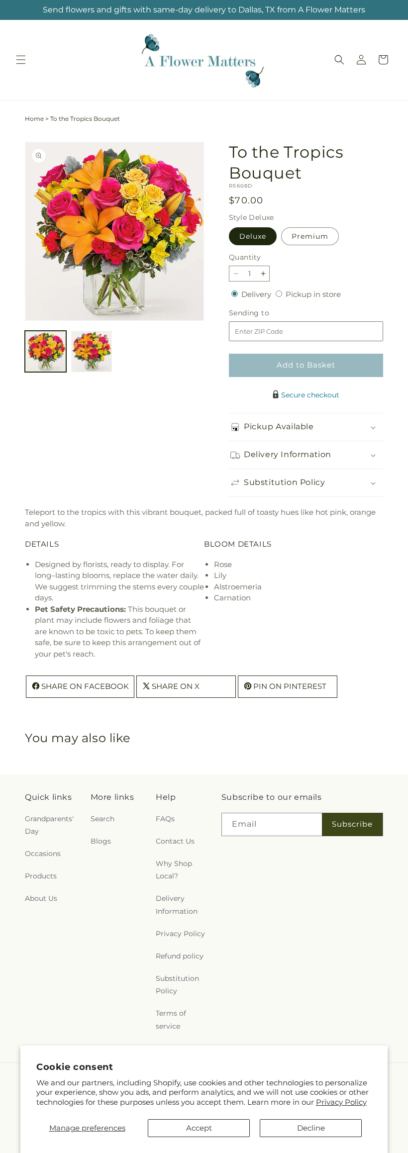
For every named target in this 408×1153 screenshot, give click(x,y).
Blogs (101, 841)
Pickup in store (313, 294)
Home (34, 118)
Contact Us (175, 841)
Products (41, 875)
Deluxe (252, 236)
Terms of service (171, 1019)
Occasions (43, 853)
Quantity (245, 257)
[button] (21, 60)
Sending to (264, 313)
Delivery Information (177, 904)
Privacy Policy (341, 1102)
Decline (311, 1128)
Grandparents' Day (49, 825)
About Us (41, 898)
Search (102, 818)
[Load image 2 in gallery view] (91, 351)
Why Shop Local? (174, 869)
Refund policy (180, 956)
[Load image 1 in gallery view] (45, 351)
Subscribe (352, 824)
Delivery (257, 294)
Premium (310, 236)
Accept (199, 1128)
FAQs (165, 818)
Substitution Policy (177, 984)
